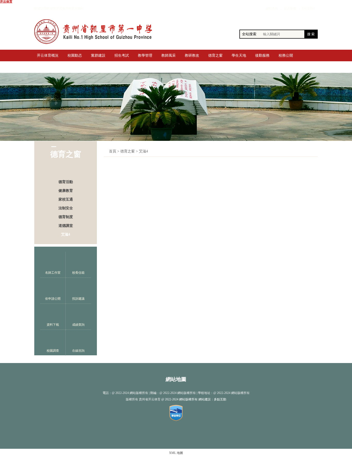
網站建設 (204, 399)
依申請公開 (53, 298)
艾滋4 (65, 234)
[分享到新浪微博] (160, 434)
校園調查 (53, 350)
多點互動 (220, 399)
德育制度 (65, 217)
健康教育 (65, 191)
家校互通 (65, 199)
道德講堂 (65, 226)
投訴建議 (78, 298)
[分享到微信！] (181, 434)
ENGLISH (308, 8)
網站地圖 (176, 379)
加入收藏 (290, 8)
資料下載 (53, 324)
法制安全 (65, 208)
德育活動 (65, 182)
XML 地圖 (176, 453)
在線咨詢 (78, 350)
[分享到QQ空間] (170, 434)
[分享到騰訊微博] (192, 434)
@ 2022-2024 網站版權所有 (179, 399)
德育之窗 (127, 151)
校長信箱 (78, 272)
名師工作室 (53, 272)
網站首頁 (272, 8)
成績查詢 (78, 324)
